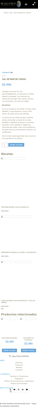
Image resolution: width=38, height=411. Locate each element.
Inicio (6, 13)
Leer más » (5, 211)
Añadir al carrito (16, 145)
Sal (11, 13)
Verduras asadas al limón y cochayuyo (19, 252)
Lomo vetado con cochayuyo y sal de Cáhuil (18, 301)
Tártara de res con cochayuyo (15, 207)
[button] (26, 4)
